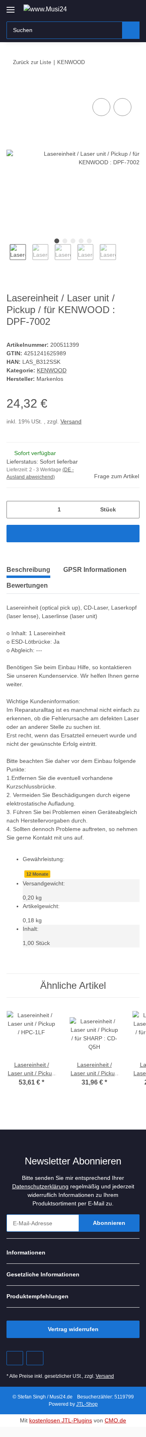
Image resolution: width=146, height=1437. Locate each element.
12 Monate (37, 874)
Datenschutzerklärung (40, 1186)
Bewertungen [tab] (27, 585)
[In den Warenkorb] (12, 87)
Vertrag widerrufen (73, 1329)
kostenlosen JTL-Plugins (60, 1420)
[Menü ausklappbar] (10, 7)
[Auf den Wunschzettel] (122, 107)
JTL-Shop (87, 1404)
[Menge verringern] (15, 509)
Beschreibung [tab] (28, 569)
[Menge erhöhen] (130, 509)
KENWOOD (52, 370)
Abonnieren (109, 1223)
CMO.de (115, 1420)
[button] (107, 9)
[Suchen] (131, 30)
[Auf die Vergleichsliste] (101, 107)
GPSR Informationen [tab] (95, 569)
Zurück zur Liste (32, 62)
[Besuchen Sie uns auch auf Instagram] (34, 1358)
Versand (71, 421)
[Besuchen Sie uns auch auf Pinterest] (14, 1358)
